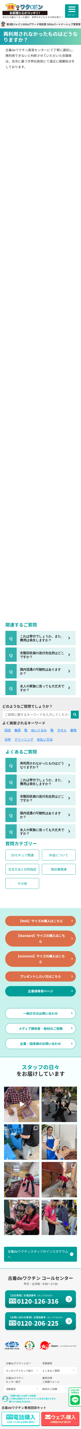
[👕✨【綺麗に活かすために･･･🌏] (59, 1217)
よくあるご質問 (51, 1370)
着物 (73, 730)
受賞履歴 (47, 1363)
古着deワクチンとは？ (18, 1363)
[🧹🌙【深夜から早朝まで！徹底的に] (59, 1179)
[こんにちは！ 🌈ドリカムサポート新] (21, 1142)
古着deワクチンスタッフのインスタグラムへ (38, 1254)
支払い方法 (45, 739)
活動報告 (11, 1389)
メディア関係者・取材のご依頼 (41, 1028)
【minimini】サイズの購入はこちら (40, 959)
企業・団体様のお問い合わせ (40, 1043)
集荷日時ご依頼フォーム (51, 1379)
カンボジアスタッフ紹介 (19, 1370)
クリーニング (23, 739)
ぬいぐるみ (39, 730)
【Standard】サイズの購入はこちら (40, 938)
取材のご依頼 (49, 1389)
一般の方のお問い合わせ (40, 1013)
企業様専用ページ (40, 991)
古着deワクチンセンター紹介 (15, 1379)
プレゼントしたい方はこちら (40, 976)
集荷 (17, 730)
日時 (7, 739)
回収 (7, 730)
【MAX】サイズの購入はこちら (40, 921)
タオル (62, 730)
